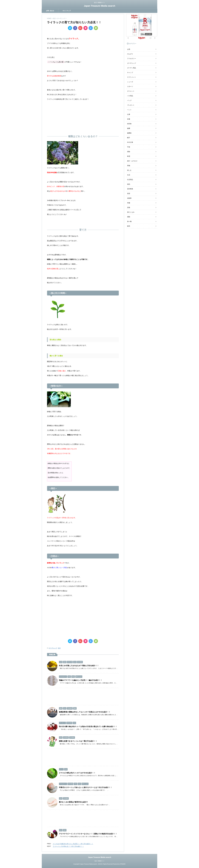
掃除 (128, 151)
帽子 (128, 137)
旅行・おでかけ (132, 161)
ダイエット (130, 91)
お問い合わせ (50, 10)
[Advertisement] (83, 116)
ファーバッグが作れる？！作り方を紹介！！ (68, 846)
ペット (129, 110)
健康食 (129, 133)
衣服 (128, 203)
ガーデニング (53, 648)
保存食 (129, 124)
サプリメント (131, 77)
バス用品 (130, 96)
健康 (128, 128)
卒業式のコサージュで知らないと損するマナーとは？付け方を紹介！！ (85, 787)
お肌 (128, 49)
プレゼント (130, 105)
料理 (128, 156)
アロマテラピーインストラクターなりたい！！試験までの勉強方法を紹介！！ (88, 834)
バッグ (129, 100)
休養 (128, 119)
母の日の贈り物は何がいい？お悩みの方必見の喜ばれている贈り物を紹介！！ (88, 726)
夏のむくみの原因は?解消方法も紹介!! (73, 802)
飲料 (128, 226)
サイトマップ (67, 10)
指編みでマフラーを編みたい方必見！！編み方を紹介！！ (80, 680)
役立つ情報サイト (99, 861)
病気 (128, 184)
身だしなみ (130, 212)
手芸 (128, 147)
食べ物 (129, 221)
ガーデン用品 (131, 68)
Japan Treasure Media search (99, 6)
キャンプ (130, 72)
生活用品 (130, 179)
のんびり (130, 54)
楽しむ (129, 170)
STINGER (122, 864)
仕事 (128, 114)
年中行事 (130, 142)
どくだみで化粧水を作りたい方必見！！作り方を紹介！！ (73, 844)
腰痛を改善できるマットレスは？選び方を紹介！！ (78, 741)
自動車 (129, 198)
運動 (128, 217)
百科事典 (130, 189)
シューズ (130, 82)
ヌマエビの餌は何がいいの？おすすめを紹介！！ (77, 773)
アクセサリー (131, 58)
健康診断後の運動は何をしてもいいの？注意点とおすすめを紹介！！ (84, 712)
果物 (128, 165)
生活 (59, 648)
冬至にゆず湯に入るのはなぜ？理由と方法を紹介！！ (79, 665)
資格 (128, 207)
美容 (128, 193)
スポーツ (130, 86)
